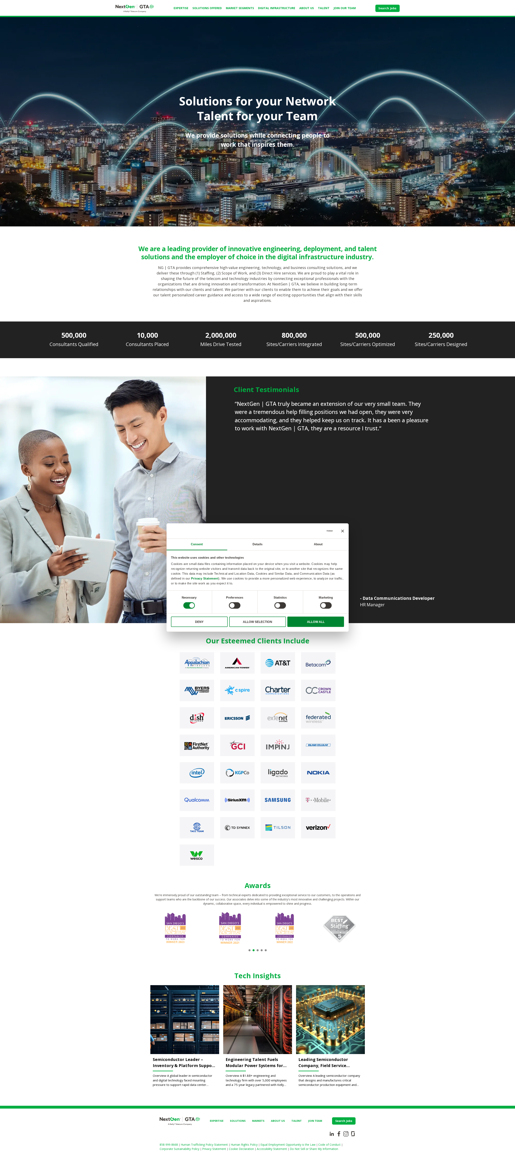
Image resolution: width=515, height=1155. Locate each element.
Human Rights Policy (244, 1144)
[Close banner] (342, 530)
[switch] (234, 605)
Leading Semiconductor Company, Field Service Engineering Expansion (323, 1063)
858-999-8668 (169, 1144)
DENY (199, 622)
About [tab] (318, 544)
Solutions (238, 1121)
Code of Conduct (329, 1144)
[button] (249, 950)
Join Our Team (344, 8)
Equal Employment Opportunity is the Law (288, 1144)
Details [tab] (257, 544)
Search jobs (343, 1121)
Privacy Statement (205, 578)
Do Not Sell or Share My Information (314, 1149)
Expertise (181, 8)
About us (278, 1121)
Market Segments (240, 8)
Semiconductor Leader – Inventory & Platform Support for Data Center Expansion (184, 1063)
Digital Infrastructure (276, 8)
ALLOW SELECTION (257, 622)
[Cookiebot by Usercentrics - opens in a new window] (315, 531)
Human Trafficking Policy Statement (205, 1144)
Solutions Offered (207, 8)
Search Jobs (387, 8)
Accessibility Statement (272, 1149)
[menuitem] (181, 8)
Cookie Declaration (242, 1149)
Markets (258, 1121)
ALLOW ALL (316, 622)
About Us (306, 8)
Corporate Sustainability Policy (180, 1149)
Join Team (315, 1121)
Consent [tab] (197, 544)
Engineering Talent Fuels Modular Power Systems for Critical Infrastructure (254, 1063)
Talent (323, 8)
